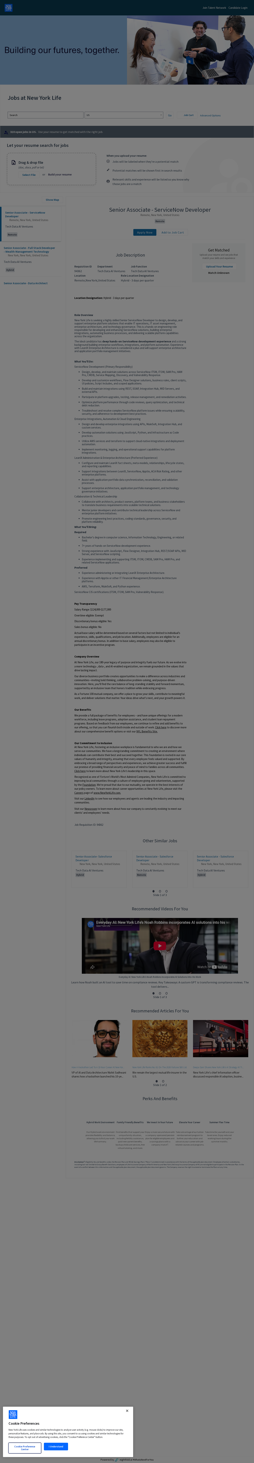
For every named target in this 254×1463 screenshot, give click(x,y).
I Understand (56, 1446)
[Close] (127, 1411)
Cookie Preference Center (24, 1448)
